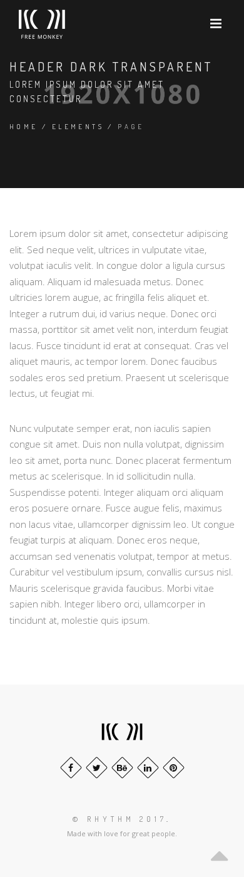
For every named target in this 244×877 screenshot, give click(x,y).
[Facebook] (71, 767)
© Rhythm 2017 (119, 819)
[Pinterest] (173, 767)
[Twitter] (96, 767)
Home (23, 126)
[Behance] (122, 767)
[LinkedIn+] (148, 767)
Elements (78, 126)
